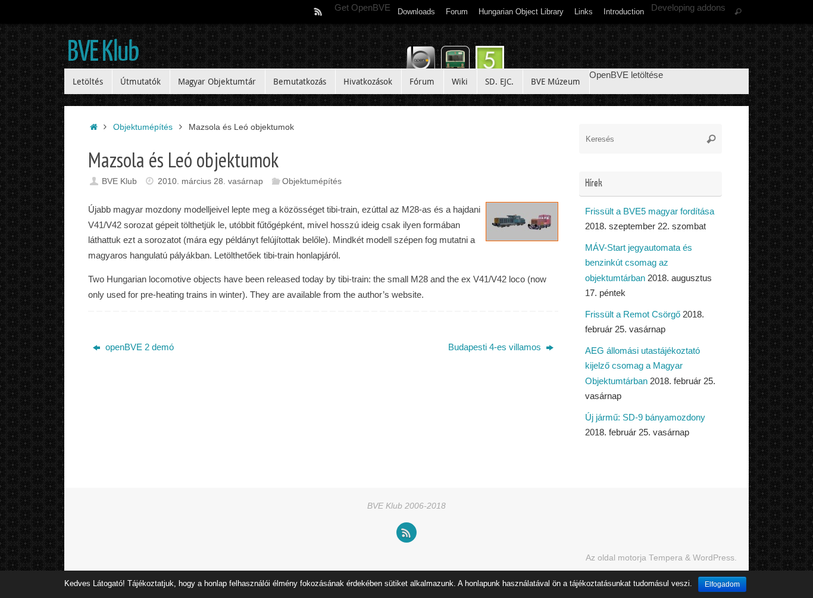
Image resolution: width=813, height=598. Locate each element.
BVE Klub (102, 51)
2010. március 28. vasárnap (210, 181)
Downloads (416, 11)
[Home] (93, 127)
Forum (457, 11)
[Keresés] (738, 11)
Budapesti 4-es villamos (495, 347)
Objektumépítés (143, 127)
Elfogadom (722, 584)
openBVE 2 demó (138, 347)
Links (583, 11)
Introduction (624, 11)
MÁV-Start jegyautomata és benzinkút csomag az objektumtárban (638, 262)
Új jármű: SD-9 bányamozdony (645, 417)
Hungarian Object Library (521, 11)
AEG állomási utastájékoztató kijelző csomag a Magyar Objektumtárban (642, 365)
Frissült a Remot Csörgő (632, 314)
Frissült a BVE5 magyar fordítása (649, 211)
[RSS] (318, 11)
